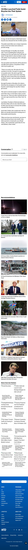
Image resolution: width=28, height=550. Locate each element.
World (2, 493)
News (2, 487)
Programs (18, 487)
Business (3, 495)
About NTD (18, 511)
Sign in (19, 2)
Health (2, 499)
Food (2, 514)
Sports (2, 505)
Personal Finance (5, 522)
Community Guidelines (11, 155)
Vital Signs (17, 505)
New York (3, 6)
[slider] (14, 33)
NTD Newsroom (9, 14)
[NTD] (3, 530)
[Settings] (25, 35)
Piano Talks (17, 503)
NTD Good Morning (19, 497)
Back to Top (26, 543)
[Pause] (3, 35)
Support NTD (18, 520)
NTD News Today (19, 499)
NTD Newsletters (19, 518)
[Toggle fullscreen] (22, 35)
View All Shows (18, 507)
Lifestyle (4, 511)
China (2, 491)
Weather (3, 497)
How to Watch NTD (19, 516)
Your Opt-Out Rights (14, 545)
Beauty (2, 518)
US (2, 489)
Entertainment (4, 503)
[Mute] (5, 35)
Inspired (3, 524)
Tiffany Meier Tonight (20, 489)
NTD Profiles (18, 514)
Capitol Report (18, 491)
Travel (2, 516)
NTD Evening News (19, 493)
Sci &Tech (3, 501)
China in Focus (18, 495)
